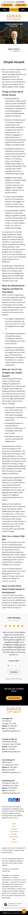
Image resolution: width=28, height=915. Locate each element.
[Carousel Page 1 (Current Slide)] (8, 666)
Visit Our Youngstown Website (12, 861)
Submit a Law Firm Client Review (14, 679)
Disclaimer (14, 829)
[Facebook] (10, 800)
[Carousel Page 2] (12, 666)
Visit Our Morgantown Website (12, 859)
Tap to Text (21, 5)
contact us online (9, 581)
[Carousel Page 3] (16, 666)
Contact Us (14, 10)
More (23, 10)
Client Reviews (14, 837)
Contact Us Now (14, 698)
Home (5, 10)
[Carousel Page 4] (20, 666)
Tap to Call (7, 5)
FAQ (14, 826)
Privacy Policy (14, 831)
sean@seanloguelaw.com (11, 731)
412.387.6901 (12, 726)
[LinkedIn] (14, 800)
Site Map (14, 834)
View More (14, 672)
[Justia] (18, 800)
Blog (14, 839)
